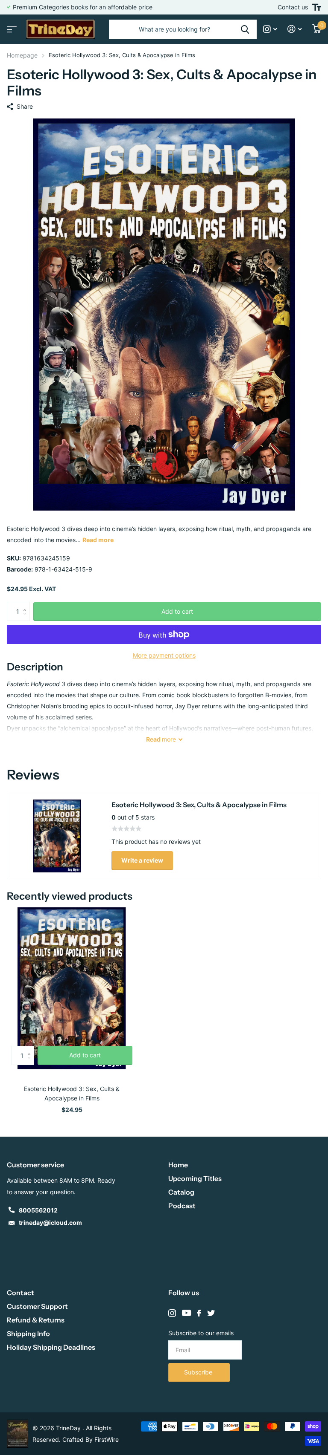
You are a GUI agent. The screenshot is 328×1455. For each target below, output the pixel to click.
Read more (98, 539)
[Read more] (270, 29)
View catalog (10, 26)
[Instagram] (172, 1313)
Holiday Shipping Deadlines (51, 1347)
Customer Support (37, 1306)
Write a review (142, 860)
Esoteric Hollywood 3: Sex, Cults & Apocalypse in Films (72, 1093)
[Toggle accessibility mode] (316, 7)
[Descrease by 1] (26, 619)
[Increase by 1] (26, 605)
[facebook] (199, 1313)
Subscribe (199, 1372)
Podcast (182, 1205)
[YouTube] (186, 1313)
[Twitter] (211, 1313)
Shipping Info (28, 1333)
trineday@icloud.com (50, 1222)
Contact (20, 1292)
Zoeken (245, 29)
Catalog (181, 1192)
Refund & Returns (35, 1320)
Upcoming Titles (195, 1178)
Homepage (22, 55)
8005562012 (38, 1210)
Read (161, 739)
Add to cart (177, 611)
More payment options (164, 655)
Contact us (293, 7)
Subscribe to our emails (201, 1333)
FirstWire (106, 1439)
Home (178, 1165)
